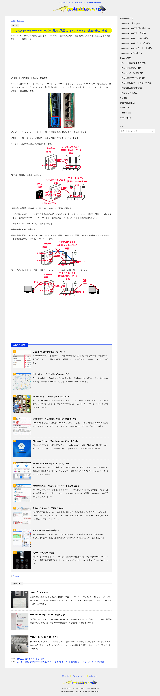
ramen (122, 108)
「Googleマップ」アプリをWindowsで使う (51, 374)
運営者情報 (65, 676)
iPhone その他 (127, 93)
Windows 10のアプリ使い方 (133, 43)
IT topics (16, 576)
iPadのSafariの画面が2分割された (47, 530)
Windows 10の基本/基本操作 (133, 28)
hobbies (123, 118)
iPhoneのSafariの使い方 (131, 88)
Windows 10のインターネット (134, 48)
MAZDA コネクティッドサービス (31, 659)
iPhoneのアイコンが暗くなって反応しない (51, 397)
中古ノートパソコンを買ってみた (44, 637)
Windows (124, 18)
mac (122, 98)
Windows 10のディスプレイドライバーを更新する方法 (56, 486)
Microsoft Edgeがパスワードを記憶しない (48, 615)
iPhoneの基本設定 (129, 68)
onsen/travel (125, 103)
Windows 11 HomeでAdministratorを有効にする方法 (55, 441)
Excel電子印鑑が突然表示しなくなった (49, 352)
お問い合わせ (93, 676)
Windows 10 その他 (129, 53)
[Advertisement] (61, 57)
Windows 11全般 (128, 23)
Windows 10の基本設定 (131, 33)
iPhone (123, 58)
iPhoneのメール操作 (130, 73)
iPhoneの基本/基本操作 (131, 63)
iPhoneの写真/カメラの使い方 (134, 83)
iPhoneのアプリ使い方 (131, 78)
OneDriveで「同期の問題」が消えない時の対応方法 (54, 419)
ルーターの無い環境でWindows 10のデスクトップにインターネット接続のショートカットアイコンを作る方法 (60, 662)
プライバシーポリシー (79, 676)
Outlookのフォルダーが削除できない (48, 508)
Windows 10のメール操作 (132, 38)
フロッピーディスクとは (40, 592)
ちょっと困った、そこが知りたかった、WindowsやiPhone (80, 688)
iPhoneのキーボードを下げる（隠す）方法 (51, 464)
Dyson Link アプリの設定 (43, 553)
